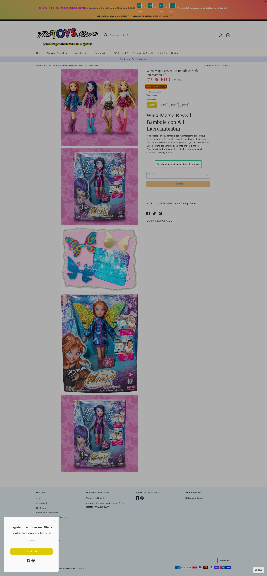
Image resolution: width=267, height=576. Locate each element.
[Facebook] (28, 560)
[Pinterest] (33, 560)
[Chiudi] (55, 520)
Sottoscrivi (31, 551)
